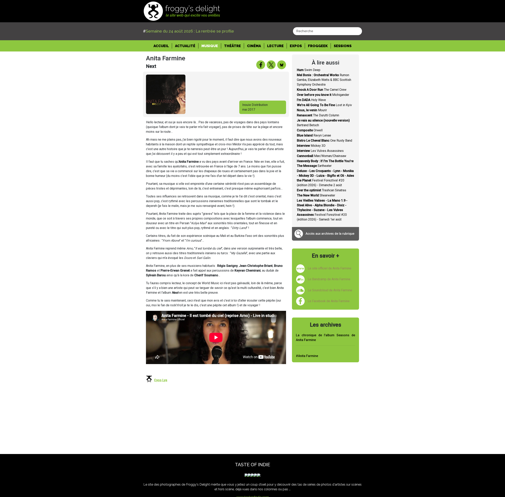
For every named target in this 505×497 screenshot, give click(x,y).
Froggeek (318, 46)
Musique (209, 46)
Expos (296, 46)
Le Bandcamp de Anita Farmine (329, 279)
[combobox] (327, 31)
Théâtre (232, 46)
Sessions (343, 46)
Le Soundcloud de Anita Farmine (330, 290)
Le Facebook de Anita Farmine (329, 301)
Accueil (162, 46)
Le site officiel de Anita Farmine (329, 268)
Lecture (275, 46)
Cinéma (254, 46)
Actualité (185, 46)
